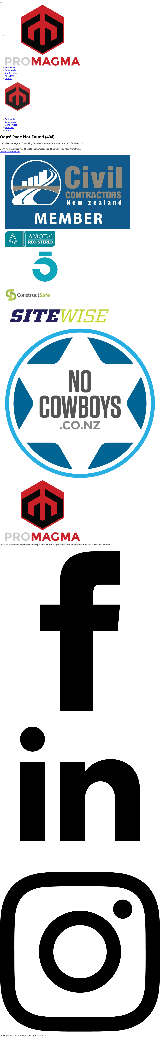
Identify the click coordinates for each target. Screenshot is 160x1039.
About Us (9, 75)
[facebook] (80, 710)
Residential (10, 67)
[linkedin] (80, 870)
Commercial (10, 70)
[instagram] (80, 1030)
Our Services (11, 73)
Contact (8, 78)
